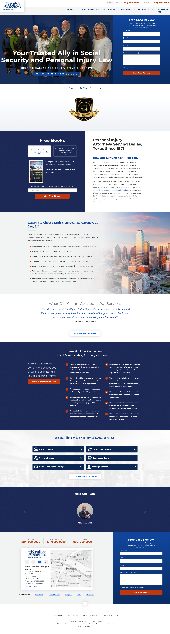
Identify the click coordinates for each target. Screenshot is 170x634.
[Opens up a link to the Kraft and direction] (71, 550)
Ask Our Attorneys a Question (133, 53)
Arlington (68, 595)
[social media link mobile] (27, 562)
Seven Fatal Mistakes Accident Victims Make (39, 151)
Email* (125, 38)
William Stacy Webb (85, 523)
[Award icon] (84, 99)
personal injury (98, 190)
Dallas (79, 595)
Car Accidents (46, 449)
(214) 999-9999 (127, 2)
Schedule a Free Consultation (44, 381)
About (71, 9)
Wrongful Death (100, 467)
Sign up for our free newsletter (137, 68)
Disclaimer (73, 615)
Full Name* (127, 30)
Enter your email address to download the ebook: (52, 186)
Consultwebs (88, 626)
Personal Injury (46, 458)
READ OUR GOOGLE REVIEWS (50, 74)
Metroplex (90, 595)
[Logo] (12, 6)
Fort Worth (39, 595)
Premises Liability (102, 449)
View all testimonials (85, 334)
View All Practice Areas (85, 476)
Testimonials (109, 9)
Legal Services (89, 9)
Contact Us (163, 10)
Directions (28, 586)
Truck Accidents (101, 458)
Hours (36, 586)
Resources (127, 9)
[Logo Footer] (37, 548)
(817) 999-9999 (155, 2)
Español (110, 2)
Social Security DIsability (51, 467)
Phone (125, 45)
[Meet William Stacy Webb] (85, 504)
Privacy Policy (91, 615)
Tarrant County (54, 595)
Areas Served (146, 9)
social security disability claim (116, 190)
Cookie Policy (110, 615)
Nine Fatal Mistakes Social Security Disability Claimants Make (65, 150)
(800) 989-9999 (82, 541)
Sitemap (58, 615)
